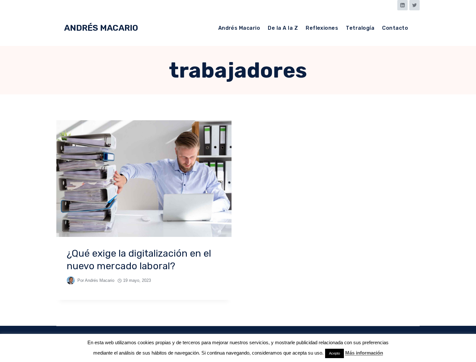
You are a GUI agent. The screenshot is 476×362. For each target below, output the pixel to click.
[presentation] (144, 178)
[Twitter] (414, 5)
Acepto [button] (334, 353)
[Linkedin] (402, 5)
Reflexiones (322, 28)
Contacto (395, 28)
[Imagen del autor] (71, 280)
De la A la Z (283, 28)
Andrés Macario (239, 28)
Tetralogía (360, 28)
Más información (364, 353)
